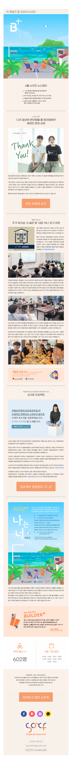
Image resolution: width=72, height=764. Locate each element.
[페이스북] (23, 714)
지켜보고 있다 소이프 (36, 697)
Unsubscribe (40, 749)
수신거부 (29, 749)
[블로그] (31, 714)
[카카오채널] (48, 714)
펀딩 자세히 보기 (35, 203)
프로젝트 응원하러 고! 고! (36, 486)
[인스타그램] (40, 714)
